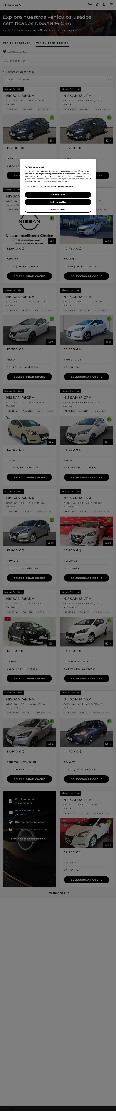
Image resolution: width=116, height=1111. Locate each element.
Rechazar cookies (58, 202)
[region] (58, 187)
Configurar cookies (58, 210)
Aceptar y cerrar (58, 195)
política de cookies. (66, 186)
